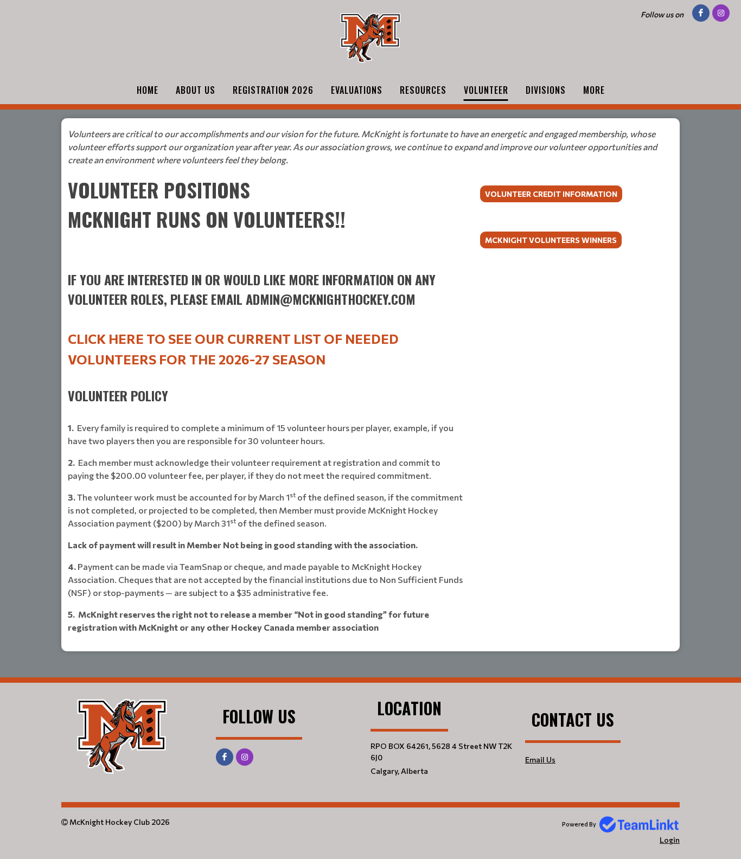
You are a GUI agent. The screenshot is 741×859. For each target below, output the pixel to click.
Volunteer (486, 90)
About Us (195, 90)
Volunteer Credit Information (551, 193)
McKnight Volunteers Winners (551, 240)
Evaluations (356, 90)
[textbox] (370, 146)
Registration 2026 (273, 90)
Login (670, 839)
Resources (423, 90)
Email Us (540, 759)
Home (147, 90)
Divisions (546, 90)
